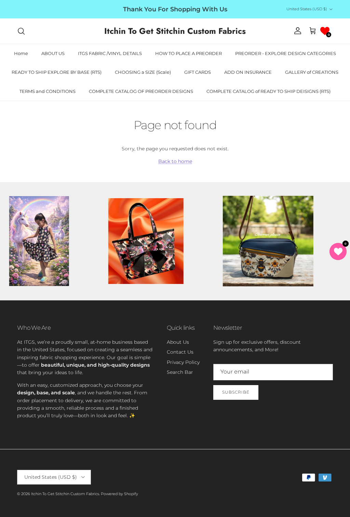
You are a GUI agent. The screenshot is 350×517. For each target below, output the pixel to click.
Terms (238, 293)
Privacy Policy (216, 293)
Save (224, 234)
